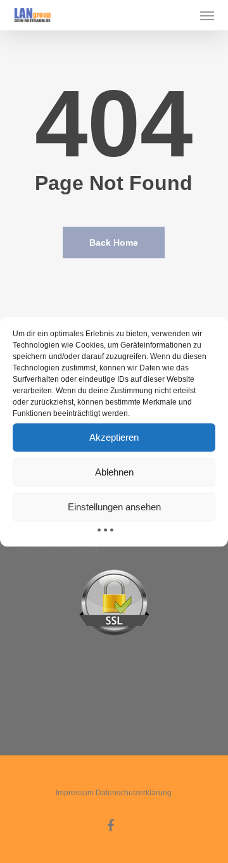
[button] (207, 15)
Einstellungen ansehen (114, 506)
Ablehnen (114, 472)
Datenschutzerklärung (134, 792)
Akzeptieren (114, 437)
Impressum (75, 792)
